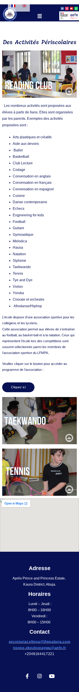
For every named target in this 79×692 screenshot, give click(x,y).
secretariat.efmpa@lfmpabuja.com (39, 641)
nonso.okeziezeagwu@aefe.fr (39, 648)
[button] (39, 16)
